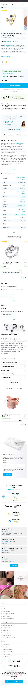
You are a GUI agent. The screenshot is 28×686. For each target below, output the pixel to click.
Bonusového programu (19, 98)
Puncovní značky (6, 654)
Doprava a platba (6, 632)
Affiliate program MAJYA (8, 618)
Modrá (23, 211)
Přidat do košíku (15, 85)
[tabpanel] (11, 19)
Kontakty (5, 606)
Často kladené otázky (7, 651)
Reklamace (5, 630)
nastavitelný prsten (10, 45)
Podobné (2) (18, 135)
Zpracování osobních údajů (9, 637)
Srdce (18, 191)
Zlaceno (22, 199)
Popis (4, 135)
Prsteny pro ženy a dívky (20, 178)
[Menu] (25, 4)
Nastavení (14, 678)
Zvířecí (23, 193)
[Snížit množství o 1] (19, 80)
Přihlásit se (7, 474)
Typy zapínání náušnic (7, 649)
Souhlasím (18, 681)
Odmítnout (9, 681)
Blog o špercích (6, 611)
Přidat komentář (7, 314)
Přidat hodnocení (7, 296)
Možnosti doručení (8, 73)
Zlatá (19, 209)
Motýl (23, 191)
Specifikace (10, 135)
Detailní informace (5, 56)
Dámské (17, 214)
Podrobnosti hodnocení (20, 39)
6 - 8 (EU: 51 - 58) (21, 205)
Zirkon (23, 196)
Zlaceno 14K (22, 201)
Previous (21, 277)
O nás (4, 608)
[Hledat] (12, 4)
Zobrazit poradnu (14, 382)
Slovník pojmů (6, 657)
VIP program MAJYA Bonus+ (9, 613)
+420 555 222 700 (9, 121)
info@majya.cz (8, 124)
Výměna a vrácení (6, 627)
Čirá (23, 209)
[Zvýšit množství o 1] (25, 80)
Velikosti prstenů (6, 644)
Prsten (23, 185)
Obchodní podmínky (7, 635)
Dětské (23, 214)
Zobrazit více (14, 565)
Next (25, 277)
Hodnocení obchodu (14, 485)
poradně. (18, 129)
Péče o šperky (6, 646)
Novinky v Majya (6, 616)
